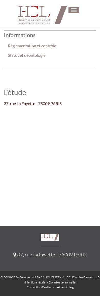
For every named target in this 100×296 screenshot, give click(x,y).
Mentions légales (36, 282)
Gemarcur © (91, 277)
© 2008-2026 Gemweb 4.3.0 (19, 277)
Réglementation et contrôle (32, 45)
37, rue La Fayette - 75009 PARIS (51, 255)
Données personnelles (63, 282)
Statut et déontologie (26, 55)
